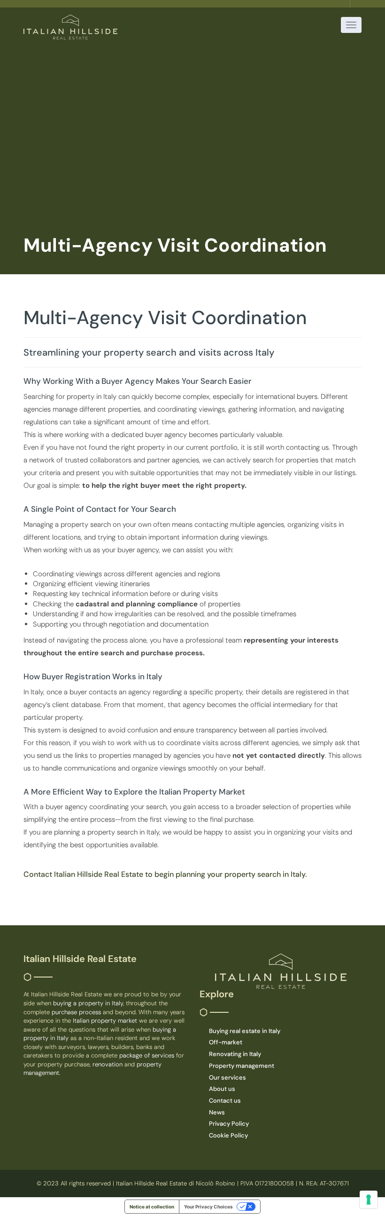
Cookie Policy (228, 1135)
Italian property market (106, 1021)
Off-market (225, 1042)
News (217, 1112)
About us (222, 1089)
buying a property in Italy (88, 1003)
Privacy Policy (229, 1124)
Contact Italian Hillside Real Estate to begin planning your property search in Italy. (165, 874)
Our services (227, 1077)
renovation (108, 1064)
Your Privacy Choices (208, 1206)
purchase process (77, 1012)
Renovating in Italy (235, 1054)
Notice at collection (152, 1206)
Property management (241, 1066)
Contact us (225, 1101)
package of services (146, 1055)
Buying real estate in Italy (244, 1031)
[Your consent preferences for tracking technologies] (368, 1199)
